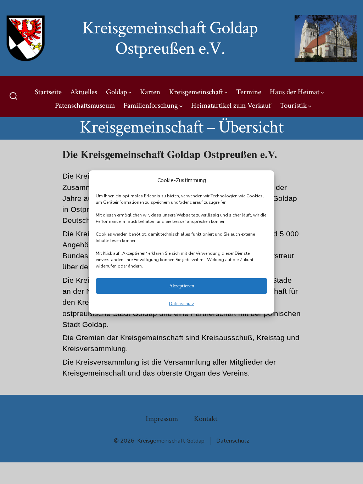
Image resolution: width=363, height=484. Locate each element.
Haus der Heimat (294, 92)
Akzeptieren (181, 285)
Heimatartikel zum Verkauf (231, 105)
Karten (150, 92)
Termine (248, 92)
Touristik (293, 105)
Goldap (116, 92)
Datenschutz (181, 303)
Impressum (162, 418)
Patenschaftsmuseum (85, 105)
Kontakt (205, 418)
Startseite (48, 92)
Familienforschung (150, 105)
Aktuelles (83, 92)
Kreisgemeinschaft (196, 92)
